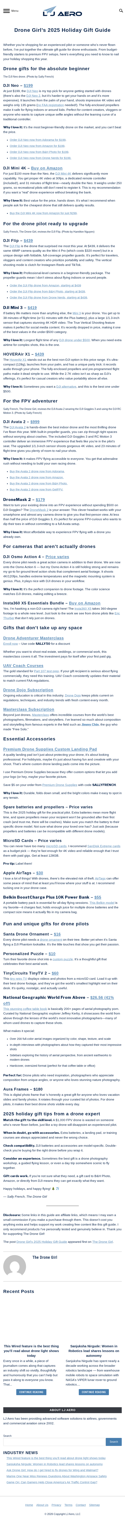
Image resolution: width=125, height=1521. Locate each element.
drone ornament (51, 939)
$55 (97, 897)
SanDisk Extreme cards (103, 846)
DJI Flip (15, 246)
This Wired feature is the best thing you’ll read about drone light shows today (31, 1350)
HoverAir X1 (18, 359)
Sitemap (94, 1505)
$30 (39, 873)
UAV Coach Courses (23, 665)
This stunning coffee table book (25, 1009)
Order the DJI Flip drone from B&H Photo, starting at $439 (47, 291)
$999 (35, 422)
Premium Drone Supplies (59, 785)
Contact (81, 1505)
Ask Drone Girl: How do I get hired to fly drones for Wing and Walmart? (52, 1470)
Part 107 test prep (46, 671)
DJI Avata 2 (18, 427)
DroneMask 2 (39, 510)
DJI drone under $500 (74, 340)
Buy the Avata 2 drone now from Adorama (37, 471)
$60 (55, 973)
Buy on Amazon (47, 168)
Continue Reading (31, 1392)
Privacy (56, 1505)
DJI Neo (32, 91)
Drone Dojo (73, 695)
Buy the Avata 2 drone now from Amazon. (37, 477)
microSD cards (56, 846)
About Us (42, 1505)
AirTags (100, 878)
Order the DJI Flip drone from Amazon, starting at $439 (45, 285)
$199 (28, 85)
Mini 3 (77, 313)
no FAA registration (50, 105)
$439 (28, 240)
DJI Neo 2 (33, 95)
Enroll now (10, 643)
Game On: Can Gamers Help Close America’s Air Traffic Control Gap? (52, 1482)
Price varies (57, 557)
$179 (40, 499)
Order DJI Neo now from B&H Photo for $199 (39, 152)
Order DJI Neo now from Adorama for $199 (38, 140)
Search (7, 1435)
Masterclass (40, 715)
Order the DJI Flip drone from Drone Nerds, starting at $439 (48, 297)
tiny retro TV (18, 978)
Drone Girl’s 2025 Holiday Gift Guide (41, 1242)
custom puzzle (63, 959)
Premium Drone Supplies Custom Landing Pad (50, 749)
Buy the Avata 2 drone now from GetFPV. (36, 489)
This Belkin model (102, 902)
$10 (52, 953)
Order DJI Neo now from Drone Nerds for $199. (40, 158)
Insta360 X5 (83, 608)
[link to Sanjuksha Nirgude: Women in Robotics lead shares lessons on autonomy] (94, 1319)
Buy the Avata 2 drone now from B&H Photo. (39, 483)
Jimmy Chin (90, 724)
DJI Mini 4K (63, 173)
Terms (68, 1505)
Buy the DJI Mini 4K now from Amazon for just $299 (43, 213)
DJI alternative (66, 386)
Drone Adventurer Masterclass (33, 638)
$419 (32, 307)
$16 (57, 934)
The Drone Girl (102, 1242)
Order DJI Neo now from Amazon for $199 (37, 146)
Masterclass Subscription (28, 709)
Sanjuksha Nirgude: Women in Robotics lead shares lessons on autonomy (94, 1350)
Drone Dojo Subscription (28, 690)
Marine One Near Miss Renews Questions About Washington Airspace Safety (57, 1476)
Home (29, 1505)
